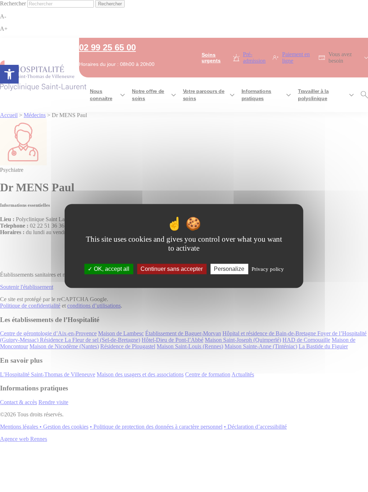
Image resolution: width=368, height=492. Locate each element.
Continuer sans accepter (172, 269)
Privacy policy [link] (268, 269)
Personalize (229, 269)
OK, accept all (110, 269)
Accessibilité (9, 74)
